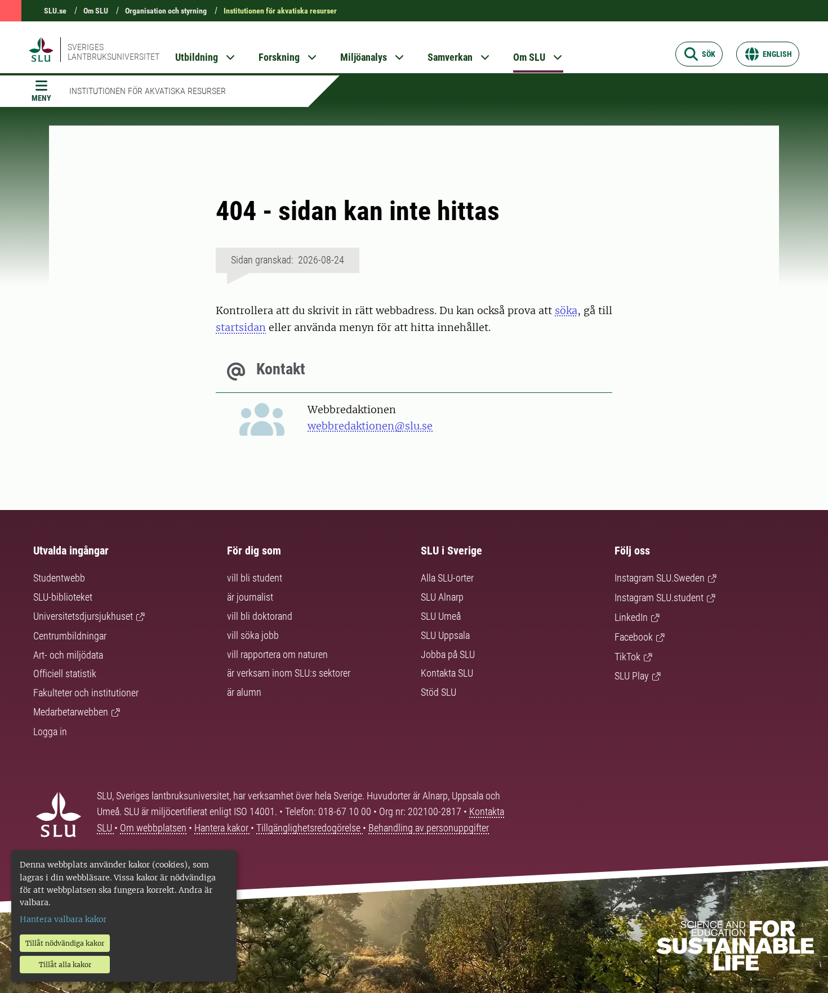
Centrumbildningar (69, 636)
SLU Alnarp (442, 597)
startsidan (241, 327)
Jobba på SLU (448, 654)
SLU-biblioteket (62, 597)
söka (566, 310)
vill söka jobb (253, 635)
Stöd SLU (438, 692)
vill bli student (254, 578)
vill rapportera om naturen (277, 654)
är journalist (250, 597)
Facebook (634, 637)
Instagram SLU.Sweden (660, 578)
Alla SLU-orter (447, 578)
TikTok (627, 657)
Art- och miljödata (68, 655)
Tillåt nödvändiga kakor (64, 943)
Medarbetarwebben (70, 712)
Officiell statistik (64, 673)
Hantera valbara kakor (63, 919)
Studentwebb (59, 578)
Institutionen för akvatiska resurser (280, 10)
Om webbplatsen (153, 828)
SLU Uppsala (445, 635)
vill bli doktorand (259, 616)
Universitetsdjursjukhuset (83, 616)
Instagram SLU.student (659, 597)
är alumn (244, 692)
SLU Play (632, 676)
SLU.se (55, 10)
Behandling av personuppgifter (428, 828)
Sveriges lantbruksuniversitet (113, 52)
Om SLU (95, 10)
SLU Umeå (441, 616)
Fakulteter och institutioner (86, 693)
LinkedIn (631, 617)
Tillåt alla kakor (65, 964)
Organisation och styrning (166, 10)
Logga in (50, 731)
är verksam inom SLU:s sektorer (288, 673)
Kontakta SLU (447, 673)
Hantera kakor (222, 828)
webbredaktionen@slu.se (370, 425)
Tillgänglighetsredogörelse (309, 828)
